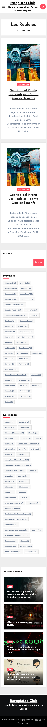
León (32, 471)
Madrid (22, 353)
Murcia (37, 353)
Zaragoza (25, 396)
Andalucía (11, 288)
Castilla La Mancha (14, 305)
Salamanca (33, 503)
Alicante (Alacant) (14, 433)
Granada (10, 331)
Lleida (9, 476)
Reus (24, 498)
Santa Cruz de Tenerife (16, 375)
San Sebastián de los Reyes (18, 514)
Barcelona (26, 294)
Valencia (10, 391)
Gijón (35, 449)
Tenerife (10, 385)
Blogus (38, 719)
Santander (11, 525)
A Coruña (24, 422)
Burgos (9, 444)
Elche (22, 449)
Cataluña (31, 310)
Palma (22, 492)
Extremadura (26, 321)
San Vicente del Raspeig (16, 530)
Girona (22, 326)
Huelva (9, 337)
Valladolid (25, 391)
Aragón (26, 288)
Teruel (23, 385)
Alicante (10, 283)
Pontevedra (11, 369)
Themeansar (23, 723)
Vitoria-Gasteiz (13, 552)
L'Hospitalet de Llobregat (17, 460)
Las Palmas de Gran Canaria (18, 465)
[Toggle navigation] (3, 6)
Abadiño (9, 422)
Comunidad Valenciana (15, 315)
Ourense (10, 364)
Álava (9, 402)
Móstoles (24, 487)
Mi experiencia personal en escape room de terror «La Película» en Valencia (21, 594)
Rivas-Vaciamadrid (14, 503)
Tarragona (24, 380)
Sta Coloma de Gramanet (16, 535)
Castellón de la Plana (28, 444)
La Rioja (10, 348)
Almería (25, 283)
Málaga (9, 358)
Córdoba (10, 321)
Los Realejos (23, 85)
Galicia (9, 326)
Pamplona (11, 498)
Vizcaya (10, 396)
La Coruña (21, 342)
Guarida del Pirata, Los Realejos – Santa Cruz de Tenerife (23, 94)
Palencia (24, 364)
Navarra (24, 358)
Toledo (36, 385)
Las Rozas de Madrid (15, 471)
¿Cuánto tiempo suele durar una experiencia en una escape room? (23, 650)
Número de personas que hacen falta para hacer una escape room (21, 677)
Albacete (10, 427)
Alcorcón (25, 427)
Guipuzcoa (26, 331)
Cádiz (34, 315)
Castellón (27, 299)
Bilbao (26, 438)
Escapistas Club (22, 3)
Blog (38, 438)
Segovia (36, 375)
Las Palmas (25, 348)
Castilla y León (13, 310)
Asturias (10, 294)
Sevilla (9, 380)
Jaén (8, 342)
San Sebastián (12, 508)
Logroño (23, 476)
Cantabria (11, 299)
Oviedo (9, 492)
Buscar (7, 254)
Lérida (9, 353)
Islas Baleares (25, 337)
